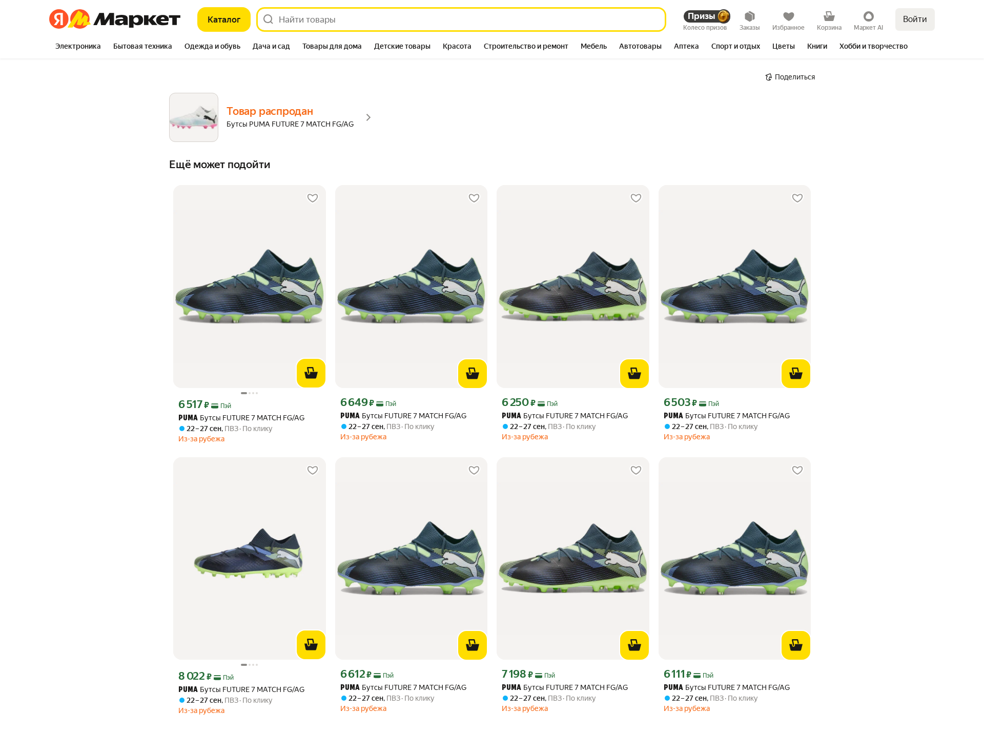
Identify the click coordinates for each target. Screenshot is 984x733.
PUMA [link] (188, 418)
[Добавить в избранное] (312, 198)
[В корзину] (311, 373)
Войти (915, 19)
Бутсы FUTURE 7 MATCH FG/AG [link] (241, 418)
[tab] (78, 47)
